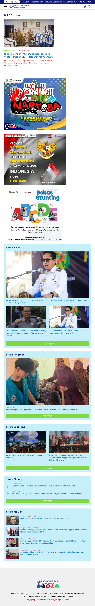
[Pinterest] (48, 586)
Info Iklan (38, 593)
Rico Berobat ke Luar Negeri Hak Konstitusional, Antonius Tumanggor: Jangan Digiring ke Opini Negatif (26, 333)
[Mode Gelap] (85, 7)
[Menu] (6, 6)
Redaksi (14, 593)
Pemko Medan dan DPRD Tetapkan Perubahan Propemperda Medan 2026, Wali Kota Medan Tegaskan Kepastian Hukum (53, 542)
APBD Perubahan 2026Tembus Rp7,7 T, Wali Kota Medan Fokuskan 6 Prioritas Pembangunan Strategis (52, 553)
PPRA (71, 596)
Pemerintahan (10, 50)
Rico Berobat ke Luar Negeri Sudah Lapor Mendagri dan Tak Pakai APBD (66, 332)
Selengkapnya (47, 343)
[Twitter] (43, 586)
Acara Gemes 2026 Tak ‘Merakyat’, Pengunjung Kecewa (25, 456)
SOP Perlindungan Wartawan (34, 596)
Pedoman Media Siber (57, 596)
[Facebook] (39, 586)
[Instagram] (52, 586)
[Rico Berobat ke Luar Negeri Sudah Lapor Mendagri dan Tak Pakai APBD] (69, 317)
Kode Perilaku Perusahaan (73, 593)
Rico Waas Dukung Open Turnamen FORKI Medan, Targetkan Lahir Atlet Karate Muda (47, 493)
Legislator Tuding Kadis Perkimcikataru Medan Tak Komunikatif (46, 518)
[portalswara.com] (18, 6)
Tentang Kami (26, 593)
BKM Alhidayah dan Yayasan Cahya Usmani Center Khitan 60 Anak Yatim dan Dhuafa (41, 409)
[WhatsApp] (57, 586)
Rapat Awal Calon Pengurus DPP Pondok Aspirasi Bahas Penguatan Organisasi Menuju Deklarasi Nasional (67, 457)
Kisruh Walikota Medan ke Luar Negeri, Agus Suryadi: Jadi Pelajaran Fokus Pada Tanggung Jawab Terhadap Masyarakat (47, 301)
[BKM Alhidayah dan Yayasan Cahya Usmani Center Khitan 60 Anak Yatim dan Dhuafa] (47, 381)
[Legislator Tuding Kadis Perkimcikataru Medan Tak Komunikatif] (12, 520)
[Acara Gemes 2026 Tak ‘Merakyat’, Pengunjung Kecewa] (26, 442)
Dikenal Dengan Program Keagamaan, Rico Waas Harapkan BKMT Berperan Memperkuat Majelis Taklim (28, 56)
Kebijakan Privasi (52, 593)
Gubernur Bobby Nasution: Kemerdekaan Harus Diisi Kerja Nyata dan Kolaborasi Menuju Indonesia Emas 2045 (53, 531)
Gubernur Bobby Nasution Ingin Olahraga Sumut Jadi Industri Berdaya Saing (43, 486)
